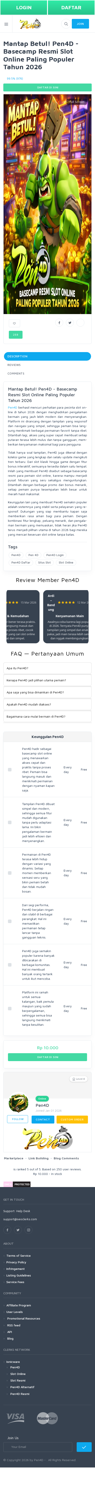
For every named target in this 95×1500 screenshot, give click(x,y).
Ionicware (13, 1362)
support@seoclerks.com (20, 1219)
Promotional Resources (23, 1318)
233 (15, 334)
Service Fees (15, 1282)
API (9, 1332)
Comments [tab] (16, 373)
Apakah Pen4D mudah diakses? (29, 704)
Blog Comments (66, 1158)
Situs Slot (44, 562)
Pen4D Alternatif (22, 1387)
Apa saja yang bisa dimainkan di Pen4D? (35, 692)
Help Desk (23, 1211)
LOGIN (24, 7)
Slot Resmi (17, 1380)
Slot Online (66, 562)
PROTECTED (22, 1184)
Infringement (15, 1269)
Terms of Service (18, 1255)
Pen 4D (33, 555)
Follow (17, 1119)
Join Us (13, 1438)
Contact (43, 1119)
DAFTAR (71, 7)
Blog (9, 1338)
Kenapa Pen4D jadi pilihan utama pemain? (36, 680)
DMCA (8, 1184)
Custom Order (72, 1119)
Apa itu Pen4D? (17, 668)
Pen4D (12, 407)
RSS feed (13, 1325)
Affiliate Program (18, 1305)
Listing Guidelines (18, 1275)
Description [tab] (18, 356)
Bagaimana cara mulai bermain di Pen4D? (36, 716)
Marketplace (13, 1158)
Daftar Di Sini (47, 87)
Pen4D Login (55, 555)
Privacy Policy (16, 1262)
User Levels (14, 1312)
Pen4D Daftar (20, 562)
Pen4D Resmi (19, 1394)
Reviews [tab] (14, 365)
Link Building (38, 1158)
